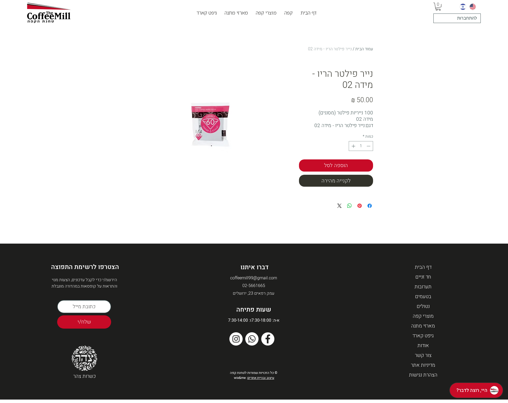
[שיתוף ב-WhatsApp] (349, 206)
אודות (423, 345)
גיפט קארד (423, 335)
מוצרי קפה (423, 316)
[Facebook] (267, 339)
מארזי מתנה (423, 326)
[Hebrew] (463, 6)
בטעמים (423, 296)
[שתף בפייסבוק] (369, 206)
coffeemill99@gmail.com (253, 278)
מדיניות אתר (423, 365)
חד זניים (423, 277)
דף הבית (423, 267)
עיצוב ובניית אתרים (260, 377)
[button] (288, 13)
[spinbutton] (361, 146)
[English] (473, 6)
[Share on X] (339, 206)
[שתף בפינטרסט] (359, 206)
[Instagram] (236, 339)
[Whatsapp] (251, 339)
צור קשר (423, 355)
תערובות (423, 286)
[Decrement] (369, 146)
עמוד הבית (364, 49)
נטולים (423, 306)
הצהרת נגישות (423, 375)
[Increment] (353, 146)
